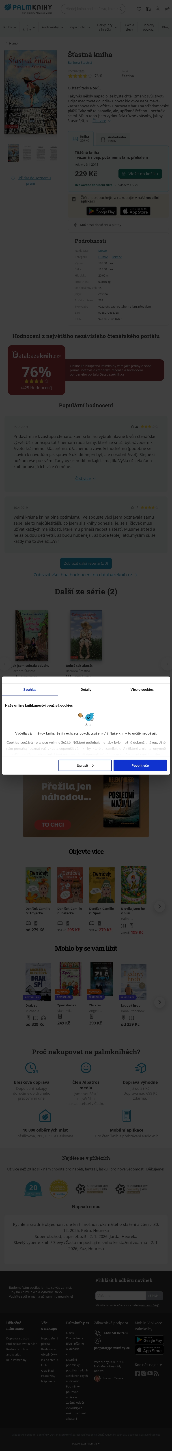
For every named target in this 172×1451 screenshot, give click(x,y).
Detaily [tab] (86, 689)
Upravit (82, 765)
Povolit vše (140, 765)
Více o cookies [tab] (142, 689)
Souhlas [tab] (29, 689)
